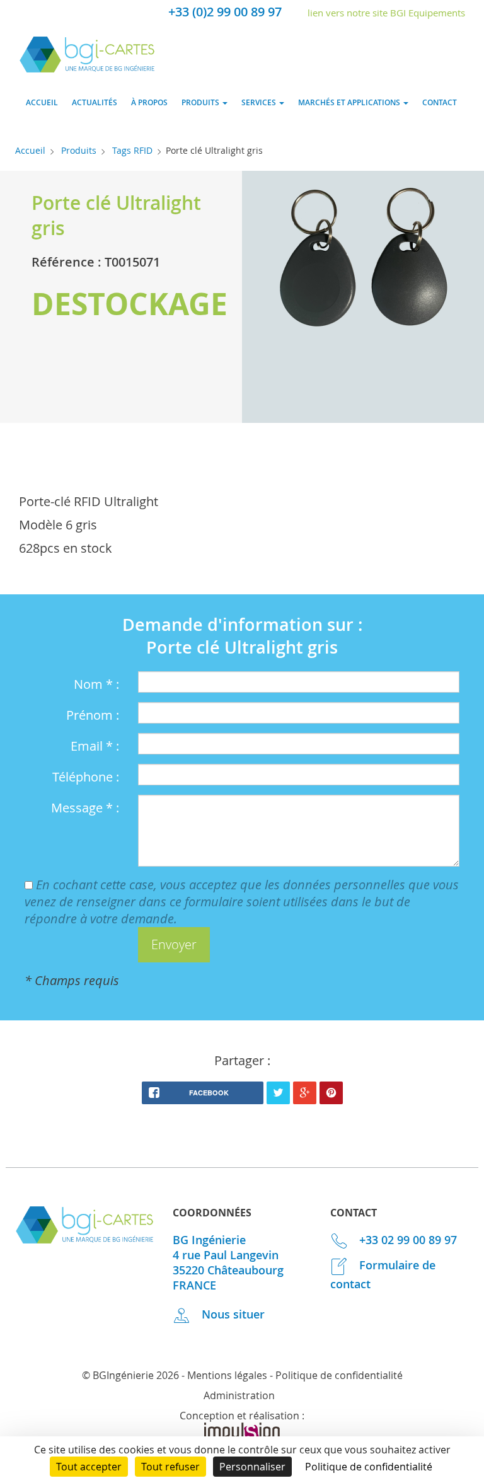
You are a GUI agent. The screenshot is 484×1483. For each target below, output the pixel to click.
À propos (149, 102)
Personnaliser (252, 1467)
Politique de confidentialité (339, 1375)
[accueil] (87, 68)
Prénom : (92, 715)
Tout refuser (170, 1467)
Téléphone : (85, 776)
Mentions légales (227, 1375)
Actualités (94, 102)
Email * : (95, 745)
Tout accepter (89, 1467)
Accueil (42, 102)
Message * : (85, 807)
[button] (174, 945)
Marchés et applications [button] (350, 102)
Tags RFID (132, 150)
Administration (239, 1395)
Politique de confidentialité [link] (368, 1467)
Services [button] (259, 102)
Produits (78, 150)
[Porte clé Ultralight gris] (363, 261)
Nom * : (96, 684)
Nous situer (232, 1314)
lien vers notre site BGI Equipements (386, 12)
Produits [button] (201, 102)
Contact (439, 102)
